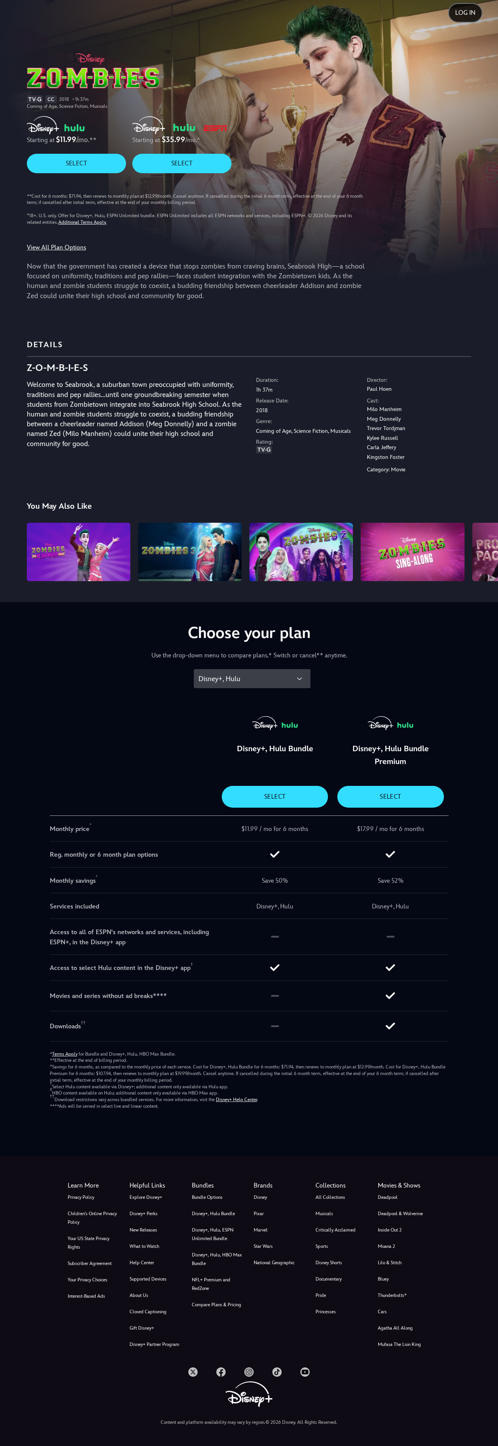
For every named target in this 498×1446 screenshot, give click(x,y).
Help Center (142, 1262)
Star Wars (263, 1246)
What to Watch (144, 1246)
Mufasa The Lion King (399, 1344)
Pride (321, 1295)
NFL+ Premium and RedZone (211, 1284)
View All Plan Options (56, 247)
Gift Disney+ (142, 1328)
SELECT (76, 163)
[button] (156, 1185)
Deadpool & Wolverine (400, 1213)
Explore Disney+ (146, 1197)
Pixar (259, 1213)
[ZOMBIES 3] (190, 552)
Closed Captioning (148, 1311)
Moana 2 (386, 1246)
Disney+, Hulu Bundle (213, 1213)
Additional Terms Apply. (82, 222)
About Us (139, 1295)
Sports (322, 1246)
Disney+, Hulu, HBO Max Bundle (217, 1259)
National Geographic (274, 1262)
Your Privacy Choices (87, 1280)
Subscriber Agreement (90, 1263)
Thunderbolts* (392, 1295)
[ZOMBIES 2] (301, 552)
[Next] (483, 551)
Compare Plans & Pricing (216, 1304)
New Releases (143, 1230)
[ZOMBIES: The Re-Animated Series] (78, 552)
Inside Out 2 (390, 1230)
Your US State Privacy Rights (88, 1243)
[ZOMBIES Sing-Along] (412, 552)
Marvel (261, 1230)
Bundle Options (207, 1197)
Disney (260, 1197)
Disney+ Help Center (236, 1099)
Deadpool (388, 1197)
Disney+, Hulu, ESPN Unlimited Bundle (212, 1234)
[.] (193, 1372)
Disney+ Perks (144, 1213)
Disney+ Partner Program (154, 1344)
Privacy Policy (81, 1197)
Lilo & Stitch (390, 1262)
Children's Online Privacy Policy (92, 1218)
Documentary (329, 1279)
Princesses (326, 1311)
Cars (382, 1311)
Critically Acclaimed (336, 1230)
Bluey (383, 1279)
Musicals (324, 1213)
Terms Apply (64, 1054)
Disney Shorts (329, 1262)
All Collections (330, 1197)
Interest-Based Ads (86, 1296)
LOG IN (465, 12)
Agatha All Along (395, 1328)
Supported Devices (148, 1279)
